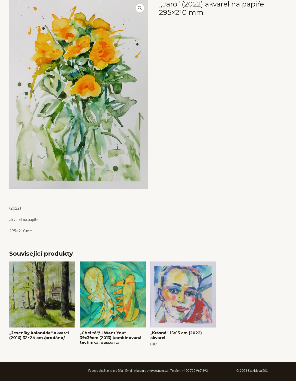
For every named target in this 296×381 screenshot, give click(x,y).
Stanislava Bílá (113, 370)
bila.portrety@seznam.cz (151, 370)
